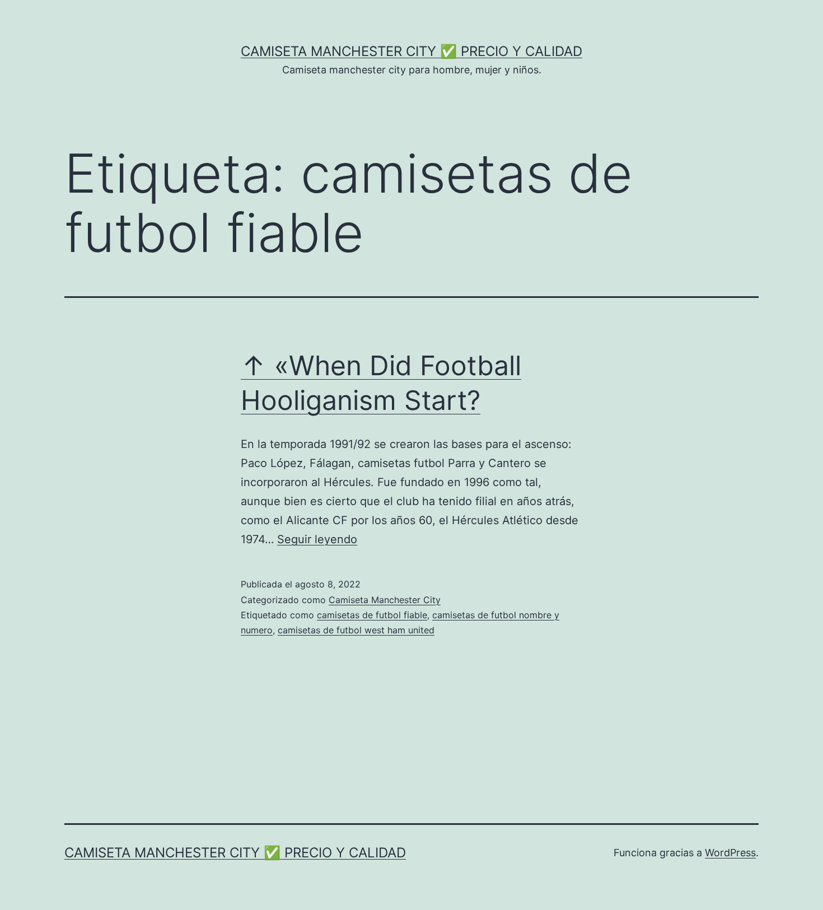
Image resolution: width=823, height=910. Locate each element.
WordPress (730, 852)
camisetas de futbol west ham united (356, 630)
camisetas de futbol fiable (372, 614)
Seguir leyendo (317, 539)
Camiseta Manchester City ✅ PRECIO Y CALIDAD (411, 51)
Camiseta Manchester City (385, 599)
